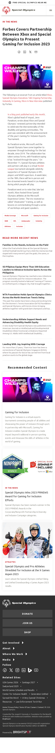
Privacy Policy (13, 707)
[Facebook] (5, 671)
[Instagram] (17, 671)
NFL (14, 221)
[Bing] (30, 671)
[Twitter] (11, 671)
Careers (34, 707)
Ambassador (25, 221)
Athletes (8, 226)
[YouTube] (36, 671)
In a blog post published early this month (26, 114)
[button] (50, 10)
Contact (41, 707)
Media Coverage (10, 215)
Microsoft (24, 215)
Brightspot (7, 719)
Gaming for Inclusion (41, 215)
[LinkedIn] (23, 671)
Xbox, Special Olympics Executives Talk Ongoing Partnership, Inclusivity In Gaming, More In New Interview (27, 98)
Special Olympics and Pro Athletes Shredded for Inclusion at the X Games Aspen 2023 (27, 570)
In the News (10, 22)
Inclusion (19, 226)
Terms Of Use (24, 707)
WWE (6, 221)
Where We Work (13, 654)
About (7, 648)
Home (5, 707)
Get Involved (11, 642)
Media (7, 659)
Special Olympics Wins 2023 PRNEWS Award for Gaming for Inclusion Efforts (26, 496)
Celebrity (39, 221)
